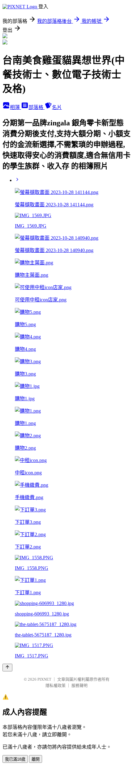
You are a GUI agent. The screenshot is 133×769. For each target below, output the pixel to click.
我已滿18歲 (15, 759)
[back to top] (7, 667)
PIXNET (44, 679)
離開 (36, 759)
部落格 (36, 107)
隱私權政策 (55, 685)
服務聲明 (79, 685)
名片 (57, 107)
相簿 (15, 107)
